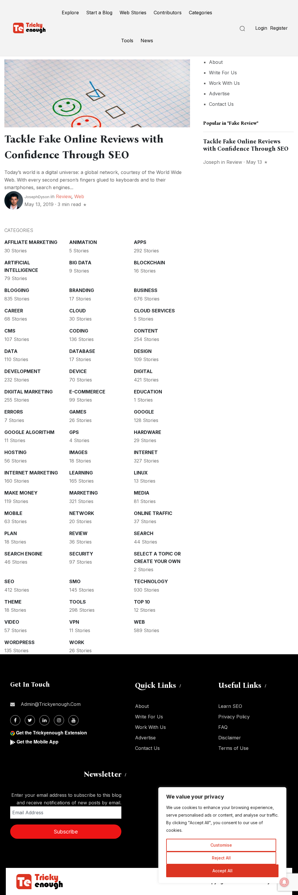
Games (77, 412)
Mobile (13, 513)
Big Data (80, 262)
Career (13, 311)
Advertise (219, 93)
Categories (200, 12)
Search (143, 533)
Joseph (211, 162)
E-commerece (87, 392)
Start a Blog (99, 12)
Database (82, 351)
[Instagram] (59, 720)
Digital (143, 371)
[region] (222, 835)
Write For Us (223, 72)
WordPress (19, 642)
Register (279, 28)
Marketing (83, 493)
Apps (140, 242)
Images (78, 452)
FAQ (223, 727)
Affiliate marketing (30, 242)
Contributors (168, 12)
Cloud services (154, 311)
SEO (9, 581)
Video (11, 622)
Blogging (16, 290)
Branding (81, 290)
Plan (10, 533)
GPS (74, 432)
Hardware (147, 432)
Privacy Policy (234, 717)
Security (81, 554)
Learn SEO (230, 706)
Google (144, 412)
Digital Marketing (28, 392)
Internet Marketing (31, 473)
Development (22, 371)
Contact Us (221, 104)
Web (79, 196)
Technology (151, 581)
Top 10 (142, 602)
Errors (13, 412)
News (147, 40)
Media (141, 493)
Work (76, 642)
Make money (21, 493)
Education (148, 392)
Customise (221, 845)
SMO (75, 581)
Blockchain (149, 262)
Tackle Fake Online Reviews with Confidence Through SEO (245, 145)
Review (63, 196)
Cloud (77, 311)
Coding (78, 331)
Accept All (222, 870)
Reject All (221, 857)
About (216, 62)
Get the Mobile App (37, 741)
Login (261, 28)
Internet (146, 452)
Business (145, 290)
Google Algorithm (29, 432)
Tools (127, 40)
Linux (141, 473)
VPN (74, 622)
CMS (9, 331)
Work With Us (224, 83)
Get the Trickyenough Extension (51, 732)
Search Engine (23, 554)
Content (146, 331)
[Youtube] (73, 720)
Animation (83, 242)
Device (78, 371)
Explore (70, 12)
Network (81, 513)
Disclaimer (229, 738)
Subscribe (66, 832)
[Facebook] (15, 720)
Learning (81, 473)
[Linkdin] (44, 720)
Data (10, 351)
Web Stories (133, 12)
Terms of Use (233, 748)
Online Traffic (153, 513)
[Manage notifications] (284, 882)
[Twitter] (30, 720)
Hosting (15, 452)
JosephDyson (36, 196)
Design (143, 351)
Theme (13, 602)
